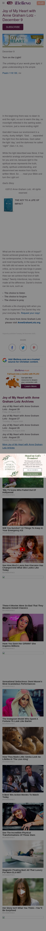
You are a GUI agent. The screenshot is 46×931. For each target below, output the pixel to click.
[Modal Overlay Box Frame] (23, 466)
